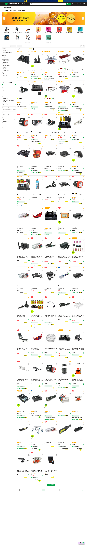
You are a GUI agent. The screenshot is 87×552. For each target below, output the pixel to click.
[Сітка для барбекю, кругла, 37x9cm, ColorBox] (23, 369)
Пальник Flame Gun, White (77, 132)
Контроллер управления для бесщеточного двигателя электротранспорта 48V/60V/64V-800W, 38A (22, 227)
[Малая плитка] (84, 46)
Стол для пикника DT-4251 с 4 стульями (64, 70)
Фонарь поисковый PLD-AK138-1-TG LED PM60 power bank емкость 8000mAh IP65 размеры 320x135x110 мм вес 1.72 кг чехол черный (51, 410)
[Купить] (29, 74)
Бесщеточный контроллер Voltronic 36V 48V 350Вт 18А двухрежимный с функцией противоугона (63, 286)
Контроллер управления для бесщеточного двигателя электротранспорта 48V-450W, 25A (23, 286)
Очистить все (13, 46)
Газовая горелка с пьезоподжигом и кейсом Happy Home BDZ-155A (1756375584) (64, 349)
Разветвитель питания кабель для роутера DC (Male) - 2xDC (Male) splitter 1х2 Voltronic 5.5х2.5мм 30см (50, 316)
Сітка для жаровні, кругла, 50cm (51, 348)
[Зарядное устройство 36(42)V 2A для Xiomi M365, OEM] (64, 153)
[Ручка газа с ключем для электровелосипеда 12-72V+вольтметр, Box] (51, 245)
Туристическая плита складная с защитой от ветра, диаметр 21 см (64, 100)
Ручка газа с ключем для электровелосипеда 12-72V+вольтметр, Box (49, 257)
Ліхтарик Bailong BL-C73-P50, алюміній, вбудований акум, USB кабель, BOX (23, 441)
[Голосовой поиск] (65, 4)
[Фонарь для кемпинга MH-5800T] (64, 369)
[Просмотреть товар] (58, 68)
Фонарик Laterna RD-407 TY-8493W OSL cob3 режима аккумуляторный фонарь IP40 (36, 133)
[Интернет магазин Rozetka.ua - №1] (12, 4)
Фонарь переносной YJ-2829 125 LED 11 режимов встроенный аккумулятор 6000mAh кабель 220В (78, 195)
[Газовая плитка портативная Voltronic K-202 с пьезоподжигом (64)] (51, 59)
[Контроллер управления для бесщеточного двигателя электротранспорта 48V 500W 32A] (37, 245)
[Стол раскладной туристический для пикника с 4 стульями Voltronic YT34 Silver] (37, 429)
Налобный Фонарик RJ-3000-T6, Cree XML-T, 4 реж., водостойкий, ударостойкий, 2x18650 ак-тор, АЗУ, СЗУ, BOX (51, 133)
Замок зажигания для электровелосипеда (49, 195)
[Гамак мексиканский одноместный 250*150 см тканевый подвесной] (37, 215)
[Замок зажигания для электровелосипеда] (51, 184)
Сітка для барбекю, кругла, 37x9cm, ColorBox (22, 380)
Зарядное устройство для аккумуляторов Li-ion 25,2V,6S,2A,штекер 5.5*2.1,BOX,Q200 (22, 349)
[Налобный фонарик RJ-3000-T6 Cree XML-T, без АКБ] (23, 89)
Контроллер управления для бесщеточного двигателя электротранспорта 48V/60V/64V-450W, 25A (63, 410)
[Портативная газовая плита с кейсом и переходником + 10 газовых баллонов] (37, 304)
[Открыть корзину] (84, 4)
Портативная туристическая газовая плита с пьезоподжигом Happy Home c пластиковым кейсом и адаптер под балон (51, 227)
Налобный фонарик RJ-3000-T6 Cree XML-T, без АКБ (23, 100)
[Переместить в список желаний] (29, 52)
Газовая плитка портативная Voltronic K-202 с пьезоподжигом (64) (50, 70)
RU (72, 3)
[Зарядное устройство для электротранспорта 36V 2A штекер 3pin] (51, 153)
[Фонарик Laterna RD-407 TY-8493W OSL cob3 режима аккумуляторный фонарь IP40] (37, 122)
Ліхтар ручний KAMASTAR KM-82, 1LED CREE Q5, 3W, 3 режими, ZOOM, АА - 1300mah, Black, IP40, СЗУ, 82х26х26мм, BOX (78, 441)
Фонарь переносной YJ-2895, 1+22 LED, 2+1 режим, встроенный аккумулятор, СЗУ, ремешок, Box (51, 380)
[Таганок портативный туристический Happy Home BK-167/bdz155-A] (23, 59)
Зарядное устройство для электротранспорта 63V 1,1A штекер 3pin (22, 257)
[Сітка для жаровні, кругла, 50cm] (51, 337)
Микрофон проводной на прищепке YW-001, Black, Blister (23, 471)
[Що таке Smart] (33, 49)
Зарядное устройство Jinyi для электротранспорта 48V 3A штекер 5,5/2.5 (64, 257)
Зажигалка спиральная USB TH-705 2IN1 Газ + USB (51, 471)
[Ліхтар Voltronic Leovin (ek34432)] (64, 215)
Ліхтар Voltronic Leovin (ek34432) (62, 226)
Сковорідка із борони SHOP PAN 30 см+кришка (78, 164)
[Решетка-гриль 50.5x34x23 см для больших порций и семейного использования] (78, 304)
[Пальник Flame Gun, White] (78, 122)
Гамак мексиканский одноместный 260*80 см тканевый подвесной (35, 349)
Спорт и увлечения (7, 7)
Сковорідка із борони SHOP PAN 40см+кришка (78, 100)
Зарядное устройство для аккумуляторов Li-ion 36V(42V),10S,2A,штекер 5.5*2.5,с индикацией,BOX (63, 195)
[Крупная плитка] (81, 46)
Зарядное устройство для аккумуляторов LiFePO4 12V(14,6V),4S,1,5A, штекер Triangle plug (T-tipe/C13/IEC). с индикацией (50, 286)
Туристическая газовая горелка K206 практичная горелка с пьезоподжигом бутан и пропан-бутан (37, 471)
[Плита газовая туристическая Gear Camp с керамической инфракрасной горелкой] (23, 398)
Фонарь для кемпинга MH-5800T (63, 380)
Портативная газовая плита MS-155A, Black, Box (37, 409)
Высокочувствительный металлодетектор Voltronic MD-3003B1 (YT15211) (64, 441)
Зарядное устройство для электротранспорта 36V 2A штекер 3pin (50, 165)
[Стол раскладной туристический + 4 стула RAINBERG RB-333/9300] (51, 89)
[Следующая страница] (82, 490)
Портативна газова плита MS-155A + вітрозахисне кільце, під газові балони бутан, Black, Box (78, 70)
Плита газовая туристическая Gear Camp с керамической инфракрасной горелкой (22, 410)
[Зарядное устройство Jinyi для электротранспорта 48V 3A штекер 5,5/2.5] (64, 245)
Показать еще (4, 77)
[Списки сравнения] (80, 4)
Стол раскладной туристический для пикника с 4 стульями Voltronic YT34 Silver (37, 441)
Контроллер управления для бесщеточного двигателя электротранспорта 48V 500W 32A (37, 257)
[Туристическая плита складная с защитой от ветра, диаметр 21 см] (64, 89)
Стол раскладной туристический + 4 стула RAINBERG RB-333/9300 (51, 101)
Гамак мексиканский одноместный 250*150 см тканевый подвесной (35, 227)
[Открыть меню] (3, 4)
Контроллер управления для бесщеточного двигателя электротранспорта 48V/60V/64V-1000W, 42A (50, 441)
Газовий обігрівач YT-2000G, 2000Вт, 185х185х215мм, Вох (77, 380)
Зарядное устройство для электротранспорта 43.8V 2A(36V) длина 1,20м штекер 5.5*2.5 (77, 286)
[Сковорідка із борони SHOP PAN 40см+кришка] (78, 89)
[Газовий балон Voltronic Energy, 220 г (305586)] (37, 184)
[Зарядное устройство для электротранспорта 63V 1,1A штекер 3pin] (23, 245)
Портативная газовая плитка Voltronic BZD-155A (22, 164)
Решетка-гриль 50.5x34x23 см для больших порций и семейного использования (78, 316)
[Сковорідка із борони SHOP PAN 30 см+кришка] (78, 153)
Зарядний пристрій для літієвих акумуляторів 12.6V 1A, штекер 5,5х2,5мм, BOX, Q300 (78, 349)
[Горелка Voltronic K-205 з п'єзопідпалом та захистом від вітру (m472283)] (78, 398)
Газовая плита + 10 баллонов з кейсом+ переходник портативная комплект (78, 257)
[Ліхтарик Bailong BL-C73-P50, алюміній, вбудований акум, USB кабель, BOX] (23, 429)
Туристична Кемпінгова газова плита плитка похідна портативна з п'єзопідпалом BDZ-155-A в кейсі (37, 101)
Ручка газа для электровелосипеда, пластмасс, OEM (64, 316)
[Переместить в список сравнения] (29, 54)
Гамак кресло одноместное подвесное (36, 164)
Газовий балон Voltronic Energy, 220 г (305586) (37, 195)
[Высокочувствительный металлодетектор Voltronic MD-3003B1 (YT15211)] (64, 429)
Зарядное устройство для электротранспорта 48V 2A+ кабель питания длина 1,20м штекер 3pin (77, 227)
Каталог (26, 3)
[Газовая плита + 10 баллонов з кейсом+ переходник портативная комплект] (78, 245)
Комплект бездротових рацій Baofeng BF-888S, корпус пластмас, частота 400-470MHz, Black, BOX (37, 70)
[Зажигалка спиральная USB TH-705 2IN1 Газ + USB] (51, 460)
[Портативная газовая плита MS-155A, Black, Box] (37, 398)
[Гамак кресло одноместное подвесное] (37, 153)
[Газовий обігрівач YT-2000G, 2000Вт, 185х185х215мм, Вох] (78, 369)
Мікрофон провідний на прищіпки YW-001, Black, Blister (37, 380)
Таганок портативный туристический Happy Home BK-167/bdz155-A (23, 70)
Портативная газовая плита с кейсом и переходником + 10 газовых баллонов (36, 316)
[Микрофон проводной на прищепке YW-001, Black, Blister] (23, 460)
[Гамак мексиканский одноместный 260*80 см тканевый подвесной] (37, 337)
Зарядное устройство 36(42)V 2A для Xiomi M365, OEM (64, 164)
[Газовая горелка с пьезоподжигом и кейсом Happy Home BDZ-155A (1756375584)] (64, 337)
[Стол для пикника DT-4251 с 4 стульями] (64, 59)
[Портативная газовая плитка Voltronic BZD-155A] (23, 153)
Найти (68, 3)
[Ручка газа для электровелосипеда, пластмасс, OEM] (64, 304)
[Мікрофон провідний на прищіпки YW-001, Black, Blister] (37, 369)
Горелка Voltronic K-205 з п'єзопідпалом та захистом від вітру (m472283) (77, 410)
